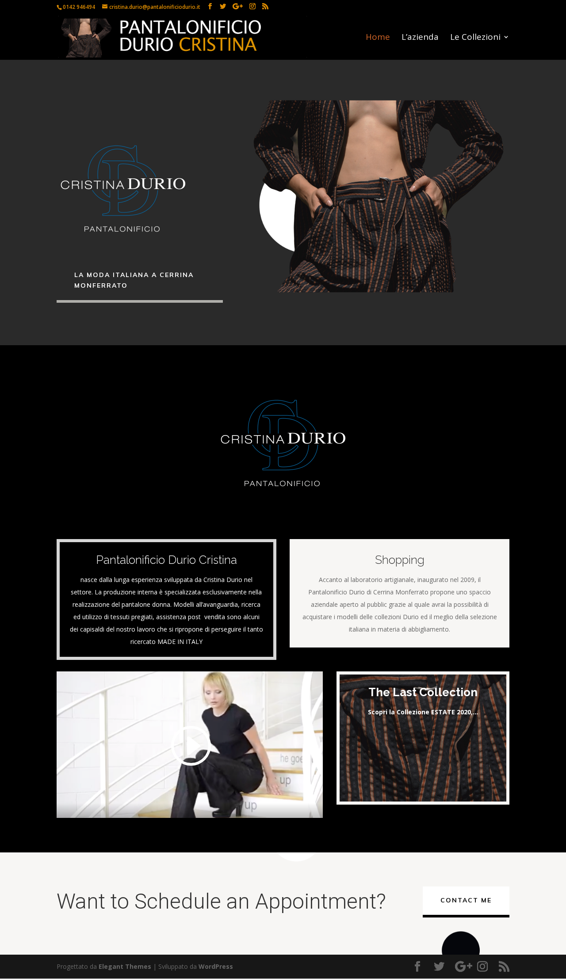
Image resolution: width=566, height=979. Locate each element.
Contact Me (466, 900)
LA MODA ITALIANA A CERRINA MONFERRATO (134, 280)
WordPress (216, 966)
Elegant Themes (125, 966)
